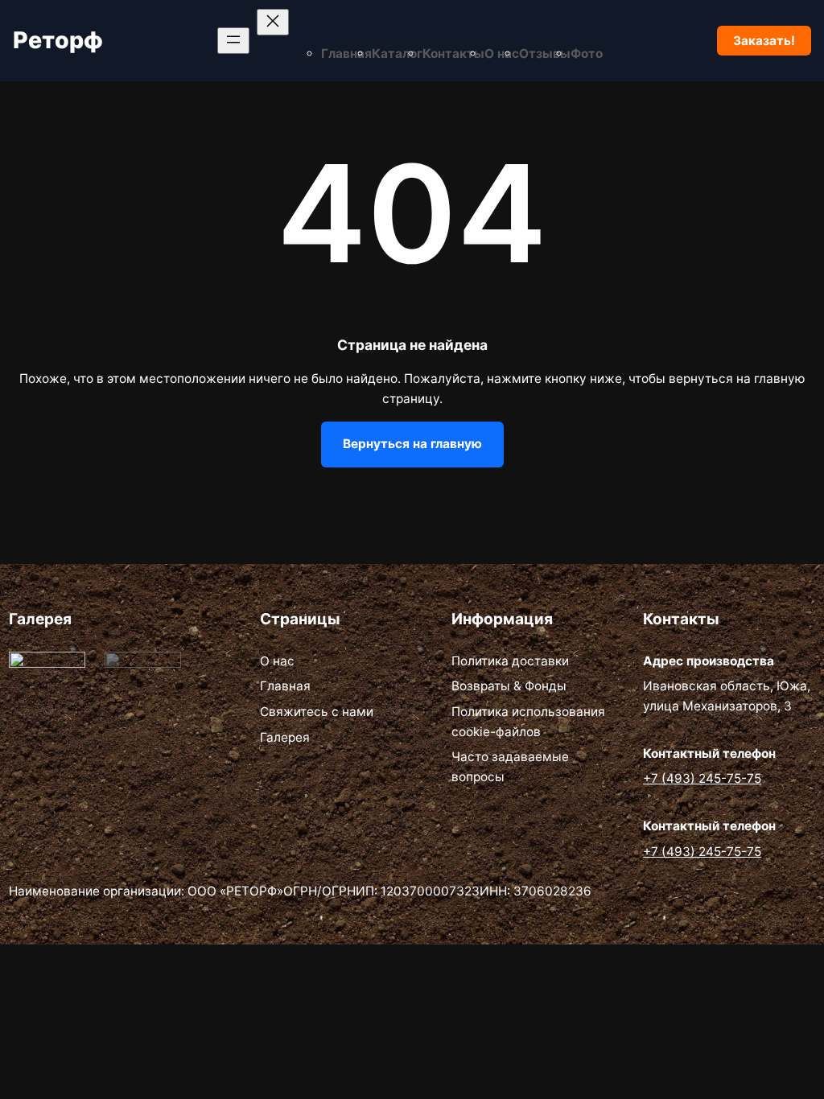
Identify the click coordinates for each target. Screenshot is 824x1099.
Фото (587, 53)
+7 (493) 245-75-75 (702, 778)
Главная (346, 53)
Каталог (397, 53)
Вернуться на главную (412, 443)
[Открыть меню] (233, 40)
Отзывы (545, 53)
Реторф (58, 40)
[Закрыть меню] (273, 22)
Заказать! (764, 40)
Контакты (453, 53)
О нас (501, 53)
